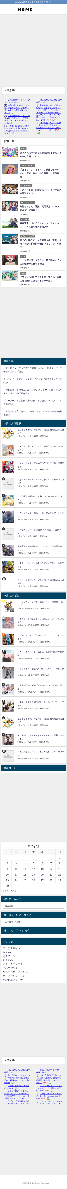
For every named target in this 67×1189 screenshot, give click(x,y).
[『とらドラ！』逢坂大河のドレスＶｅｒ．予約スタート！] (8, 673)
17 (16, 874)
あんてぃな (9, 956)
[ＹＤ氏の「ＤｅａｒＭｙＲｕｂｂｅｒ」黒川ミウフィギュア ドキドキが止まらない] (8, 739)
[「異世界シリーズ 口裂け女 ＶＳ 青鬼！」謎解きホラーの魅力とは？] (8, 534)
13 (42, 869)
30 (7, 886)
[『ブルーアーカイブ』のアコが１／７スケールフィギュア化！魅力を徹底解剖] (8, 639)
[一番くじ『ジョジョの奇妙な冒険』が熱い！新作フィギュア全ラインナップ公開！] (8, 567)
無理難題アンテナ (13, 980)
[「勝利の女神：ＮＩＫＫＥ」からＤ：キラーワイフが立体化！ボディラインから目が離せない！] (8, 483)
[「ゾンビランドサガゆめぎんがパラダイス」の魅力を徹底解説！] (8, 467)
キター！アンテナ (13, 964)
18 (24, 874)
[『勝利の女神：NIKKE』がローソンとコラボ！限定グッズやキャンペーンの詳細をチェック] (8, 689)
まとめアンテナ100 (13, 976)
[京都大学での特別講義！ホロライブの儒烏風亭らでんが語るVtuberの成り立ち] (8, 550)
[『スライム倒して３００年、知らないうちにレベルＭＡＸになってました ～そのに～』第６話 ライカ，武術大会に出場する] (8, 450)
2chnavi (7, 952)
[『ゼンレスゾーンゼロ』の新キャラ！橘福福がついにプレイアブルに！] (8, 606)
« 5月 (6, 891)
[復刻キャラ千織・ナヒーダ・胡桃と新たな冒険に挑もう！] (8, 433)
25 (24, 880)
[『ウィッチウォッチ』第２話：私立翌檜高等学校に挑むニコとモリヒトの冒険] (8, 656)
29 (59, 880)
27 (42, 880)
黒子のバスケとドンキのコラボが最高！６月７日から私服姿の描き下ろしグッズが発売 (40, 243)
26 (33, 880)
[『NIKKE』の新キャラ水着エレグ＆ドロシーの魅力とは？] (8, 500)
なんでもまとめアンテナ (16, 972)
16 (7, 874)
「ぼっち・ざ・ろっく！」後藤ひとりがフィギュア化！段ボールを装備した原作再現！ (40, 173)
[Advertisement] (33, 50)
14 (51, 869)
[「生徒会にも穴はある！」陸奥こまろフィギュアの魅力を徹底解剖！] (8, 622)
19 (33, 874)
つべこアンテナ (11, 968)
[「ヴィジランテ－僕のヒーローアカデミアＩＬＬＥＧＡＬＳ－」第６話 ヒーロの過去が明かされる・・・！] (8, 517)
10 (16, 869)
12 (33, 869)
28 (51, 880)
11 (24, 869)
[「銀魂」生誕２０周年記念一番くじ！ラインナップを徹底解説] (8, 706)
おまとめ (8, 960)
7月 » (14, 891)
